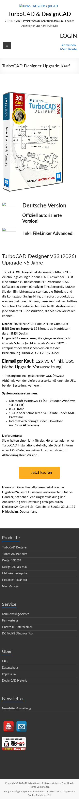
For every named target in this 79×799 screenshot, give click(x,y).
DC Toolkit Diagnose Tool (17, 633)
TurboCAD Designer (14, 547)
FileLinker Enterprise (14, 573)
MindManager (10, 586)
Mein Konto (68, 49)
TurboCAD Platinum (14, 554)
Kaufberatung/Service (15, 614)
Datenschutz (10, 667)
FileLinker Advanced (14, 580)
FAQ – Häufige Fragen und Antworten (24, 791)
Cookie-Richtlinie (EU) (39, 795)
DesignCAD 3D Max (14, 567)
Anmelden (68, 45)
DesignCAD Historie (14, 680)
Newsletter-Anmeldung (16, 708)
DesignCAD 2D (11, 560)
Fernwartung (10, 620)
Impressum (9, 674)
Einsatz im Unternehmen (17, 627)
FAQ (4, 661)
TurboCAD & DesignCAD (39, 14)
